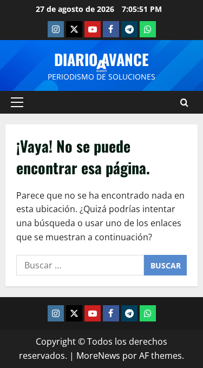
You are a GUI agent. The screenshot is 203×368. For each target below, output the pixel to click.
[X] (74, 29)
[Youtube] (92, 29)
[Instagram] (56, 29)
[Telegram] (129, 29)
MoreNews (98, 356)
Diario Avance (101, 59)
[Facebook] (111, 29)
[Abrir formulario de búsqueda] (184, 102)
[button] (17, 102)
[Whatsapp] (148, 29)
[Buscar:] (80, 265)
